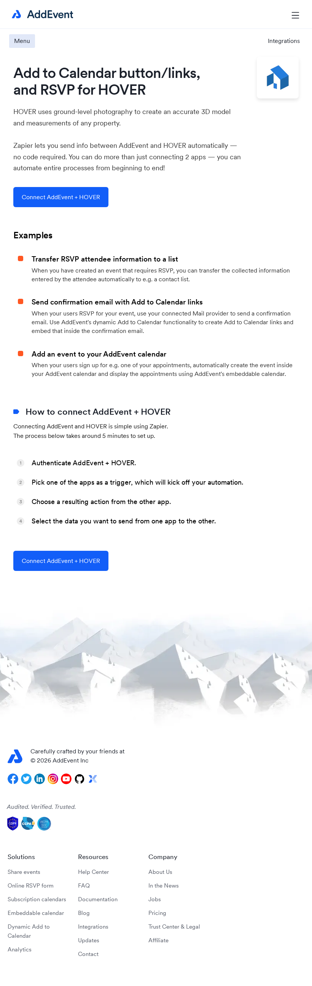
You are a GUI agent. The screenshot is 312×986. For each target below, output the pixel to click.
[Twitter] (26, 779)
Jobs (154, 899)
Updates (88, 940)
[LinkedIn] (39, 779)
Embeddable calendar (36, 912)
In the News (163, 885)
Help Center (93, 871)
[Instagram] (53, 779)
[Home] (41, 14)
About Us (160, 871)
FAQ (84, 885)
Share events (24, 871)
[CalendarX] (93, 779)
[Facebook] (13, 779)
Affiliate (158, 940)
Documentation (98, 899)
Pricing (157, 912)
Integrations (284, 40)
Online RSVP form (31, 885)
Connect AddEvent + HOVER (61, 197)
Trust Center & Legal (174, 926)
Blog (84, 912)
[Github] (79, 779)
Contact (88, 953)
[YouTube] (66, 779)
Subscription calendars (37, 899)
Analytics (20, 949)
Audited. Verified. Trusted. (41, 806)
